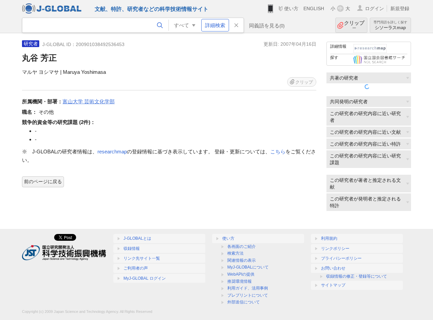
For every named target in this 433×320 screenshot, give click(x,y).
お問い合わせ (333, 268)
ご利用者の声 (135, 268)
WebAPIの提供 (240, 274)
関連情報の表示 (241, 260)
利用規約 (329, 238)
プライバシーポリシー (341, 258)
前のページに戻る (43, 181)
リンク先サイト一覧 (141, 258)
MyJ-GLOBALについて (248, 267)
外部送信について (243, 302)
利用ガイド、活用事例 (247, 288)
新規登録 (399, 8)
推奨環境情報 (239, 281)
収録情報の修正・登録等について (356, 276)
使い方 (291, 8)
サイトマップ (333, 285)
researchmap (112, 151)
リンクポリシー (335, 248)
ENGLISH (313, 8)
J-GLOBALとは (137, 238)
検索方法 (235, 253)
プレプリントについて (247, 295)
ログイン (374, 8)
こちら (278, 151)
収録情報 (131, 248)
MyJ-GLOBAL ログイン (144, 278)
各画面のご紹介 (241, 246)
